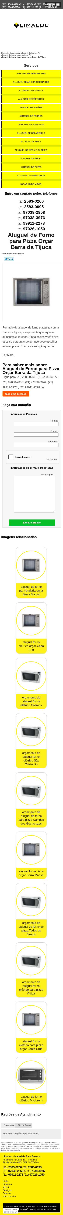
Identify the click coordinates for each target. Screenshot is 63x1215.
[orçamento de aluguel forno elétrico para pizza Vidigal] (31, 961)
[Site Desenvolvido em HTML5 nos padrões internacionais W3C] (10, 1212)
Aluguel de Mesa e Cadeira (31, 150)
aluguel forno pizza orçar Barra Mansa (31, 873)
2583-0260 (13, 4)
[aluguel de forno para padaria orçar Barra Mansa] (31, 565)
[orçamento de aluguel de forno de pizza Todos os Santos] (31, 901)
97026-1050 (51, 7)
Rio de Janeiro (25, 1125)
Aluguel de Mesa (31, 141)
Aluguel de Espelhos (31, 99)
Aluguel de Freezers (31, 124)
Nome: (54, 420)
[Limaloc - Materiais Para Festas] (31, 18)
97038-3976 (14, 7)
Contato (6, 1193)
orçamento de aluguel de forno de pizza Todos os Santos (31, 928)
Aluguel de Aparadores (31, 73)
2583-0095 (30, 4)
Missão (6, 1187)
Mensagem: (48, 474)
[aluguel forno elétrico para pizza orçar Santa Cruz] (31, 1020)
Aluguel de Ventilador (31, 175)
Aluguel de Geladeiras (31, 133)
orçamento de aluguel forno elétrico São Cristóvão (31, 758)
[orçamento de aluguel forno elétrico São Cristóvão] (31, 731)
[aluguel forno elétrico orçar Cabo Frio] (31, 621)
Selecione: (9, 1125)
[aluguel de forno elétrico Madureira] (31, 1075)
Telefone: (53, 441)
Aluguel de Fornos (31, 116)
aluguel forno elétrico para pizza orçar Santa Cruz (31, 1045)
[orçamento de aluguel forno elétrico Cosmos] (31, 676)
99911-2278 (32, 7)
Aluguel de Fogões (31, 107)
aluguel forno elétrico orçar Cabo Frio (31, 645)
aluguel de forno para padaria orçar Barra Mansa (31, 590)
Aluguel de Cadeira (31, 90)
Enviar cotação (32, 522)
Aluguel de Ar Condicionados (31, 82)
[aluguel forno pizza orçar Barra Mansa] (31, 850)
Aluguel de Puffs (30, 167)
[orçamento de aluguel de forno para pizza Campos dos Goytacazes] (31, 791)
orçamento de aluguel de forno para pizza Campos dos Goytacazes (31, 817)
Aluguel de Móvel (31, 158)
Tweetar (9, 259)
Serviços (31, 65)
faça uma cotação (15, 393)
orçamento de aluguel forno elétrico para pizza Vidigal (31, 987)
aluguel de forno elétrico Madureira (31, 1098)
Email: (54, 431)
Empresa (7, 1184)
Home (6, 1181)
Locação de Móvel (31, 184)
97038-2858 (49, 4)
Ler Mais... (8, 354)
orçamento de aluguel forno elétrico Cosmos (31, 701)
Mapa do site (9, 1196)
